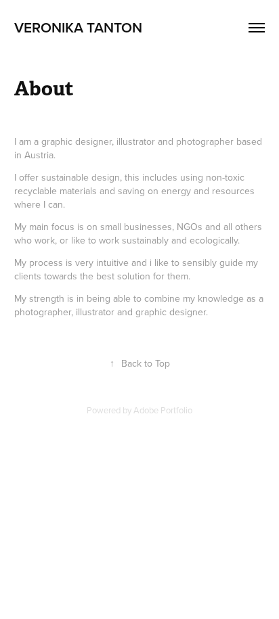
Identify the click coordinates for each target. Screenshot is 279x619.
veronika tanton (78, 27)
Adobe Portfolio (162, 410)
